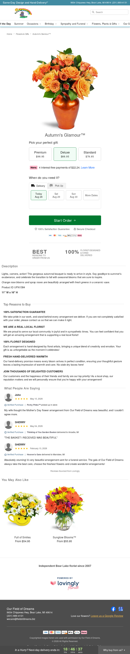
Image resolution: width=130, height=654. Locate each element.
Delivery (40, 185)
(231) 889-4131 (15, 615)
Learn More (88, 167)
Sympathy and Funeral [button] (73, 23)
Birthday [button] (50, 23)
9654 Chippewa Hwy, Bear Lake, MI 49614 (29, 612)
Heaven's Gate (34, 454)
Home (9, 33)
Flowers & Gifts (22, 33)
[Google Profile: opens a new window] (120, 609)
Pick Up (59, 185)
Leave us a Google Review (107, 616)
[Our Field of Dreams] (22, 13)
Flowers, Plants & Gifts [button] (104, 23)
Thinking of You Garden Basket (42, 432)
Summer (19, 23)
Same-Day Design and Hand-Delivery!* (25, 2)
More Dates (91, 195)
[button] (121, 639)
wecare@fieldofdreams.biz (21, 619)
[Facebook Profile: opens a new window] (113, 609)
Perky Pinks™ (34, 404)
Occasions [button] (33, 23)
